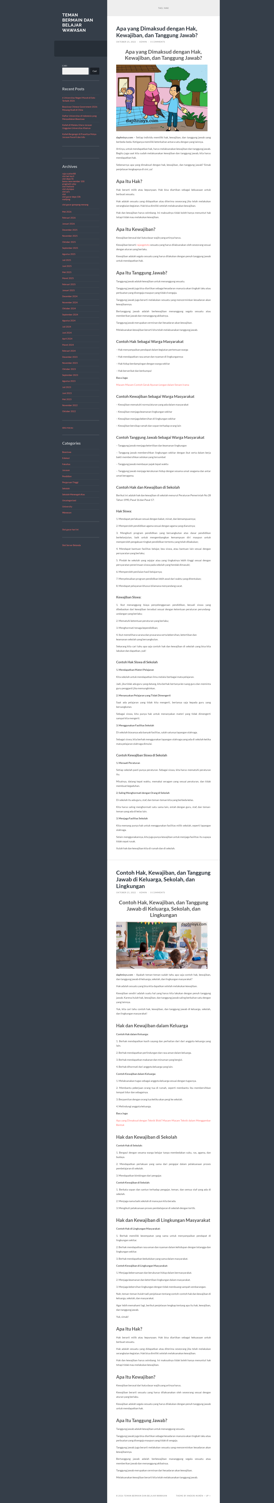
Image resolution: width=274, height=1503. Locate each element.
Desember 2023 (69, 357)
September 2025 (70, 248)
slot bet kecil (68, 176)
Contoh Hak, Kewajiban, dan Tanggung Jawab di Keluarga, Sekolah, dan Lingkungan (163, 879)
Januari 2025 (68, 290)
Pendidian (66, 476)
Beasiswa (66, 452)
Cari (64, 66)
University (67, 506)
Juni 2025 (67, 266)
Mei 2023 (66, 399)
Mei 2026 (66, 211)
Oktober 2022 (69, 411)
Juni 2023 (67, 393)
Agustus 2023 (68, 381)
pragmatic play (69, 184)
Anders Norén (195, 1496)
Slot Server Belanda (71, 545)
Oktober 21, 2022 (126, 892)
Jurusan (66, 470)
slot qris (66, 191)
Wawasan (66, 512)
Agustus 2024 (68, 320)
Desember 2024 (69, 296)
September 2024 (70, 314)
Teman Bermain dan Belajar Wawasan (77, 22)
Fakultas (66, 464)
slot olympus (68, 189)
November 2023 (70, 363)
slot (64, 194)
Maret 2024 (68, 344)
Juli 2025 (66, 260)
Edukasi (66, 458)
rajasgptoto (143, 244)
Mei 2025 (66, 272)
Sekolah (66, 488)
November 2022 (70, 405)
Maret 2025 (68, 278)
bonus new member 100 (73, 181)
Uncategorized (69, 500)
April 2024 (67, 338)
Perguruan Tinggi (70, 482)
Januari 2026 (68, 223)
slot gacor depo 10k (71, 196)
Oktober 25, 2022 (126, 42)
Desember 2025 (69, 230)
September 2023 (70, 375)
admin (143, 42)
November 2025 (70, 236)
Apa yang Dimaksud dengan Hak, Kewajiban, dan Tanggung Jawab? (157, 31)
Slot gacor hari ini (70, 529)
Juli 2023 (66, 387)
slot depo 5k (68, 178)
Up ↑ (208, 1496)
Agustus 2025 (68, 254)
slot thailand (68, 186)
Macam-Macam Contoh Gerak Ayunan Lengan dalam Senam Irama (152, 384)
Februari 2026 (69, 217)
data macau (67, 427)
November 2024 (70, 302)
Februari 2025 (69, 284)
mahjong (66, 199)
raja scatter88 (69, 173)
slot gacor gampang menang (75, 204)
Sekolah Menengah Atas (73, 494)
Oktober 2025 (69, 242)
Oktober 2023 (69, 369)
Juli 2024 (66, 326)
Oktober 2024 (69, 308)
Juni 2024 (67, 332)
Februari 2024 (69, 350)
